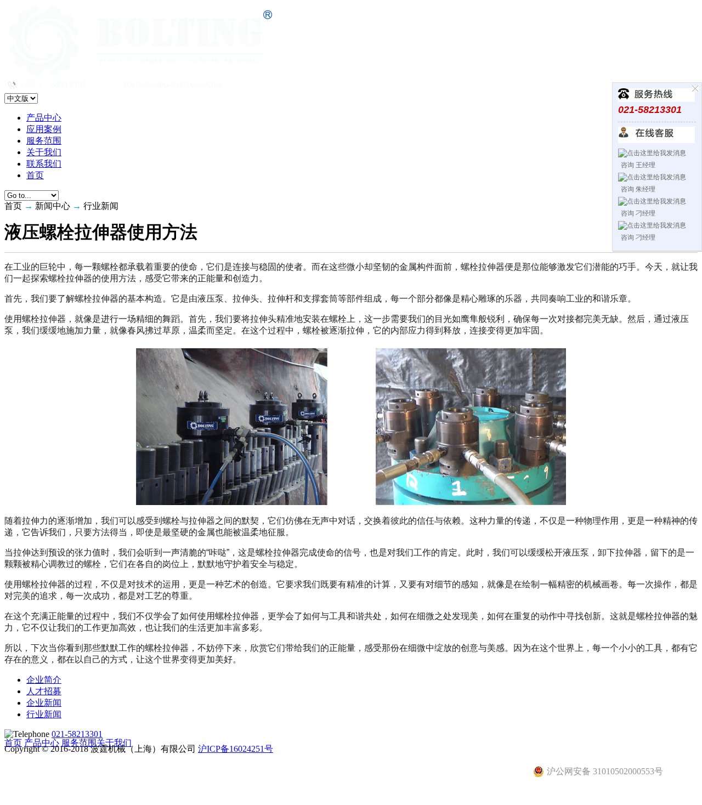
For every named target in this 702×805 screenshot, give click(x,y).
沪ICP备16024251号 (235, 748)
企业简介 (43, 679)
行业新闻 (43, 714)
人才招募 (43, 691)
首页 (35, 175)
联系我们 (43, 163)
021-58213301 (77, 734)
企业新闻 (43, 702)
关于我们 (43, 152)
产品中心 (43, 117)
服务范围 (43, 140)
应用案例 (43, 129)
